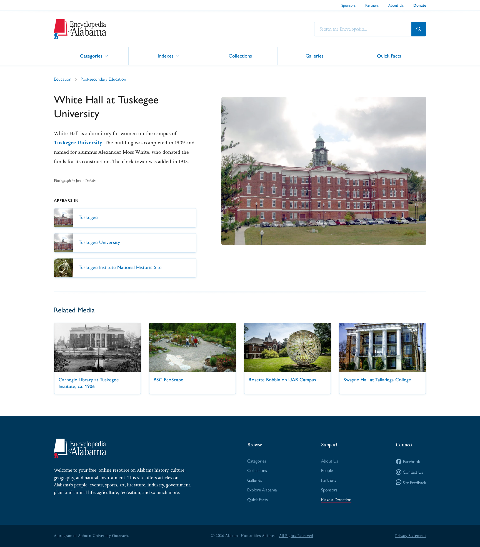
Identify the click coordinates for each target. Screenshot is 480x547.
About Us (396, 5)
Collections (240, 56)
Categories (91, 56)
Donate (419, 5)
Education (62, 79)
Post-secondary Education (103, 79)
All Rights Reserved (296, 535)
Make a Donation (336, 499)
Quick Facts (389, 56)
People (327, 470)
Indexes (166, 56)
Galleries (315, 56)
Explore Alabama (262, 489)
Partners (372, 5)
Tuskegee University (78, 142)
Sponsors (348, 5)
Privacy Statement (410, 535)
